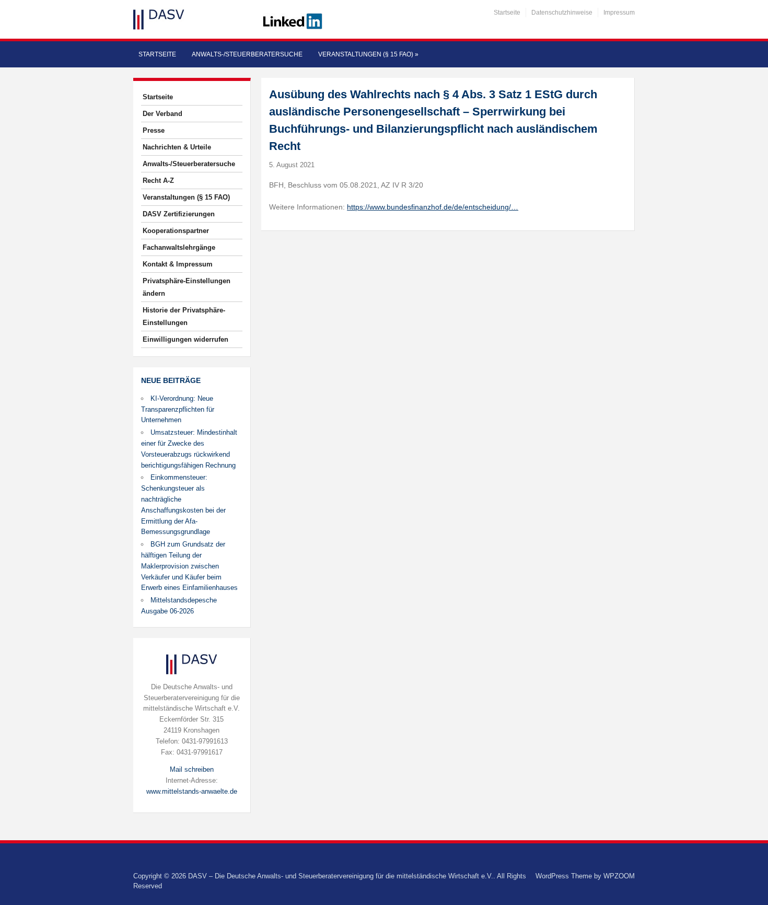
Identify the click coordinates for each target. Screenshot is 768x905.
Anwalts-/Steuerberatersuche (247, 54)
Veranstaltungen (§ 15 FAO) (368, 54)
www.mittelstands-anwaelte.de (191, 791)
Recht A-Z (158, 180)
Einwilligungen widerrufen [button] (185, 339)
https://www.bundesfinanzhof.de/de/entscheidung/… (432, 207)
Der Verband (162, 114)
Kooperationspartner (176, 231)
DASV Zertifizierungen (179, 214)
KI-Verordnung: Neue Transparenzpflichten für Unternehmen (177, 409)
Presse (154, 130)
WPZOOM (619, 876)
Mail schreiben (192, 769)
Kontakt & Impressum (178, 264)
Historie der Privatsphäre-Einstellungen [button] (184, 316)
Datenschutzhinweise (561, 12)
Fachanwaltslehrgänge (179, 247)
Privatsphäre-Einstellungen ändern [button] (186, 287)
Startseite (507, 12)
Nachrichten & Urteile (177, 147)
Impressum (619, 12)
